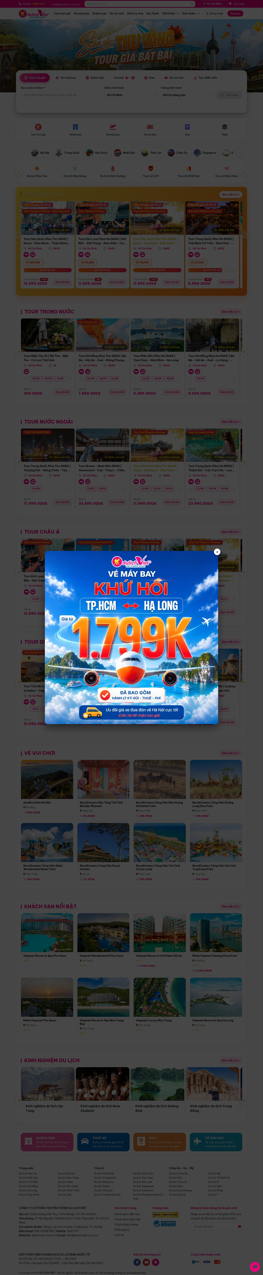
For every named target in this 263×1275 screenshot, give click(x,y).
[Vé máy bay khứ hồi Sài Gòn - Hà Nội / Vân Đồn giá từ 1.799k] (131, 637)
